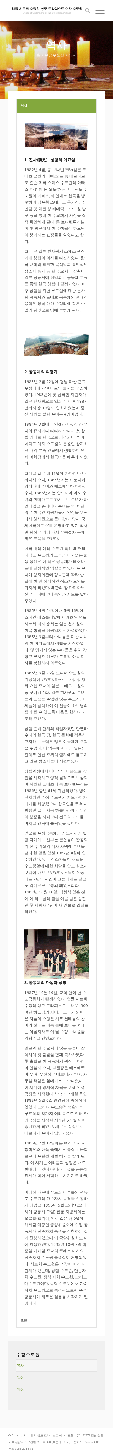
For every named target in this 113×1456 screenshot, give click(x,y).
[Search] (85, 10)
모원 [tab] (24, 1320)
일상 (20, 1377)
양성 (20, 1389)
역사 (20, 1365)
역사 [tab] (24, 105)
